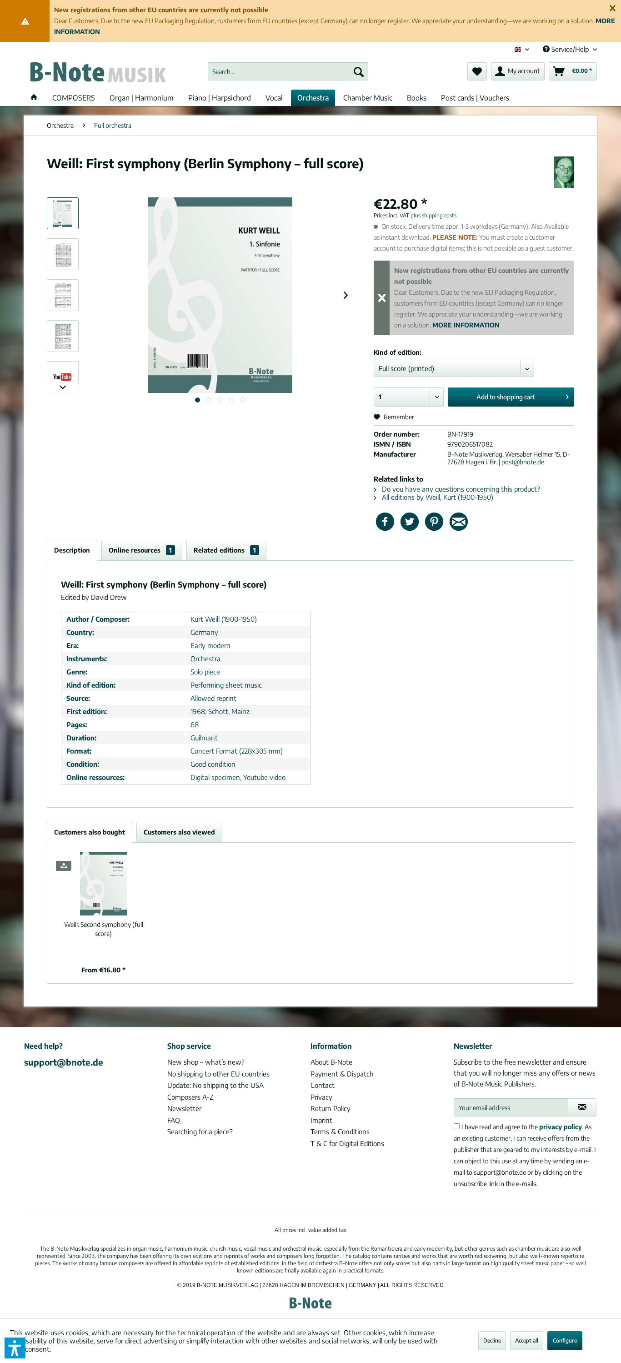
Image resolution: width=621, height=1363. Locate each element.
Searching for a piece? (200, 1131)
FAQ (173, 1120)
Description (72, 550)
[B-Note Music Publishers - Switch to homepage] (97, 73)
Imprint (321, 1120)
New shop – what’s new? (206, 1062)
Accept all (526, 1340)
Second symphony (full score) (103, 928)
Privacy (321, 1097)
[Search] (358, 71)
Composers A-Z (190, 1097)
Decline (492, 1340)
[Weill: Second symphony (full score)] (103, 883)
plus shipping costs (433, 215)
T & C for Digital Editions (347, 1143)
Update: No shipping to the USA (215, 1085)
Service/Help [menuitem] (570, 49)
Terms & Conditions (340, 1131)
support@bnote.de (63, 1061)
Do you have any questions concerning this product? (460, 489)
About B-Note (331, 1062)
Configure (565, 1340)
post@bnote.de (522, 462)
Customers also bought (89, 832)
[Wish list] (477, 71)
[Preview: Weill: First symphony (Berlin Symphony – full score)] (63, 213)
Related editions (225, 550)
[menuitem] (288, 71)
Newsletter (184, 1108)
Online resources (140, 550)
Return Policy (330, 1108)
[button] (15, 1348)
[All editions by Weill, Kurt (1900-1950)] (564, 172)
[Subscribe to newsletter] (582, 1107)
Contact (322, 1085)
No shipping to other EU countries (218, 1074)
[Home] (34, 98)
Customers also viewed (179, 832)
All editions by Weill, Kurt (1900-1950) (436, 497)
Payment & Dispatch (342, 1074)
